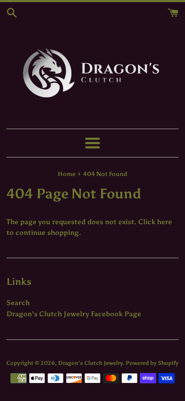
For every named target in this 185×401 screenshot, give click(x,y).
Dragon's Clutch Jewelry (90, 363)
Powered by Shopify (152, 363)
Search (18, 303)
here (164, 222)
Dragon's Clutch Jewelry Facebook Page (73, 314)
